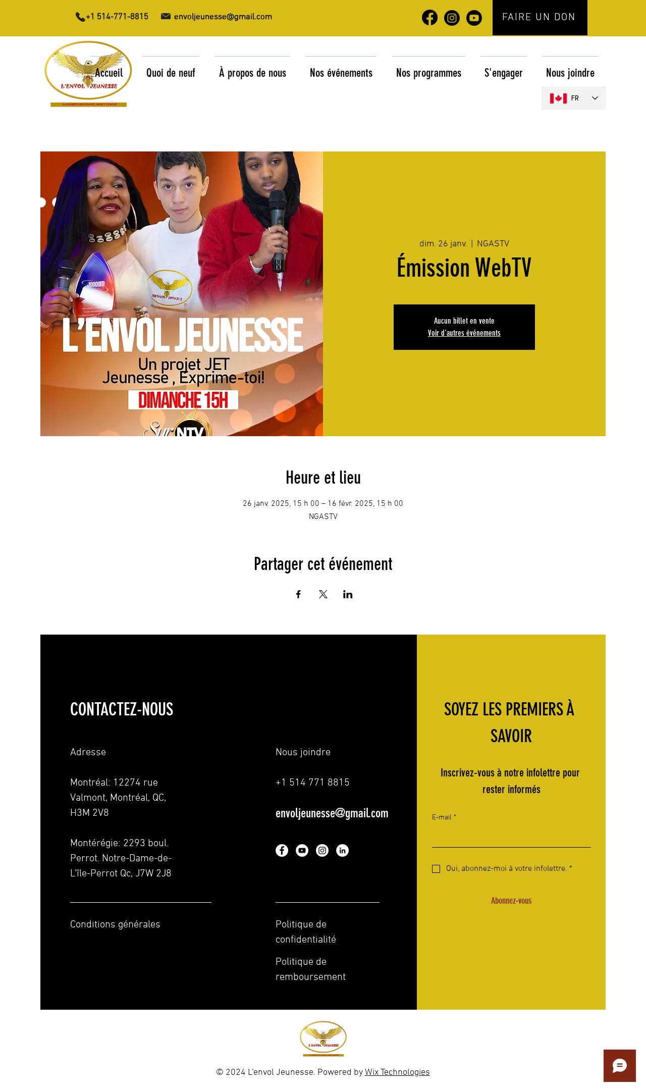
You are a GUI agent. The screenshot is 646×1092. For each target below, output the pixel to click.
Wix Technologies (397, 1072)
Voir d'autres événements (464, 333)
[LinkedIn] (342, 850)
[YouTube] (302, 850)
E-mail (444, 817)
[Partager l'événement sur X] (323, 594)
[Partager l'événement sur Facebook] (298, 594)
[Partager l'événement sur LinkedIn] (348, 594)
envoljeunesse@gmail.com (332, 813)
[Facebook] (282, 850)
